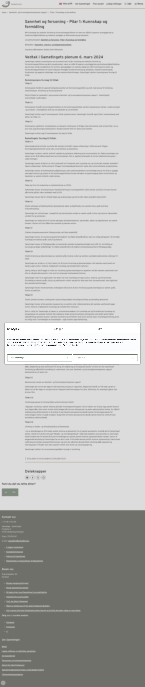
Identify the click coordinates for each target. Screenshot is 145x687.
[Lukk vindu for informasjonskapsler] (138, 325)
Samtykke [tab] (13, 329)
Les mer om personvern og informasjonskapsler (59, 345)
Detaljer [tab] (58, 329)
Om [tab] (100, 329)
